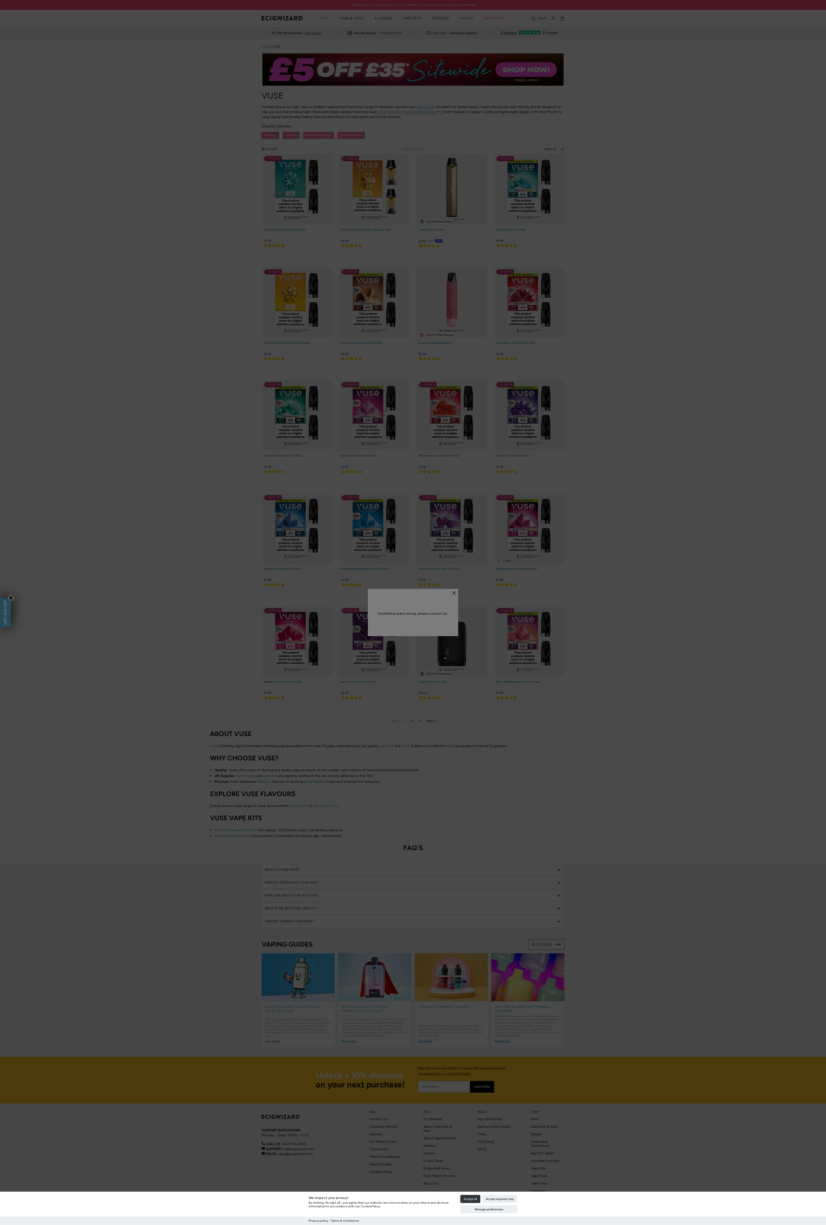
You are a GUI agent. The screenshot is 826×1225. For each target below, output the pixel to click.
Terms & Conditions (344, 1221)
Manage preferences (489, 1209)
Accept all (470, 1199)
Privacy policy (318, 1221)
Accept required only (500, 1199)
